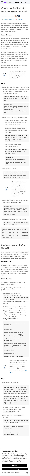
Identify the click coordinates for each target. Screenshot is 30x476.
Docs (17, 2)
